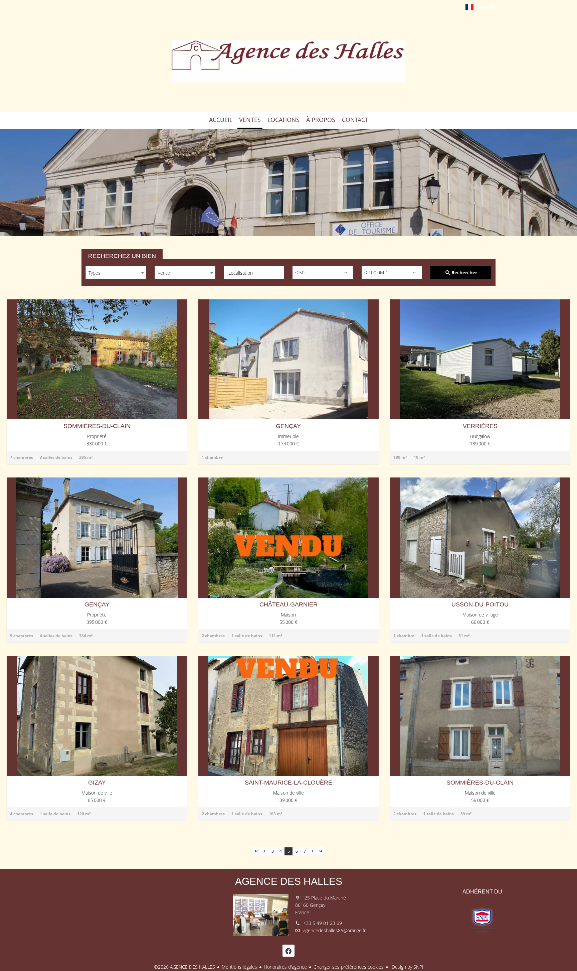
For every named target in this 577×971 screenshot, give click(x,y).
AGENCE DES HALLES (288, 881)
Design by (406, 967)
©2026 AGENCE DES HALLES (184, 967)
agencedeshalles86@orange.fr (334, 930)
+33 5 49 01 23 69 (322, 923)
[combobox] (115, 272)
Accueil (288, 61)
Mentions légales (239, 967)
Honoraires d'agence (285, 967)
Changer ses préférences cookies (349, 967)
